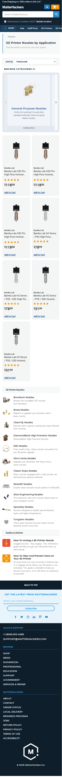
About (7, 698)
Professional (12, 666)
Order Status (12, 707)
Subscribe (31, 608)
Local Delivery (13, 711)
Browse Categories (18, 69)
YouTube (46, 617)
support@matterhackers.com (24, 639)
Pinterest (40, 617)
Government (11, 680)
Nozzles (11, 37)
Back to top (31, 585)
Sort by (9, 61)
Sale (22, 28)
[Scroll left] (5, 102)
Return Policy (12, 725)
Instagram (28, 617)
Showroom (10, 662)
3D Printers (46, 28)
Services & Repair (14, 684)
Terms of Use (11, 733)
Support (8, 675)
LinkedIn (34, 617)
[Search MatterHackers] (56, 14)
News (6, 657)
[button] (30, 21)
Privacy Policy (12, 729)
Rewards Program (15, 716)
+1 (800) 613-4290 (13, 634)
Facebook (15, 617)
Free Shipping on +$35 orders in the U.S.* (21, 1)
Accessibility (11, 738)
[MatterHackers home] (13, 7)
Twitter (21, 617)
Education (10, 671)
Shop (6, 653)
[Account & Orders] (47, 6)
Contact (8, 703)
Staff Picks (33, 28)
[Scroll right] (56, 102)
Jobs (6, 720)
